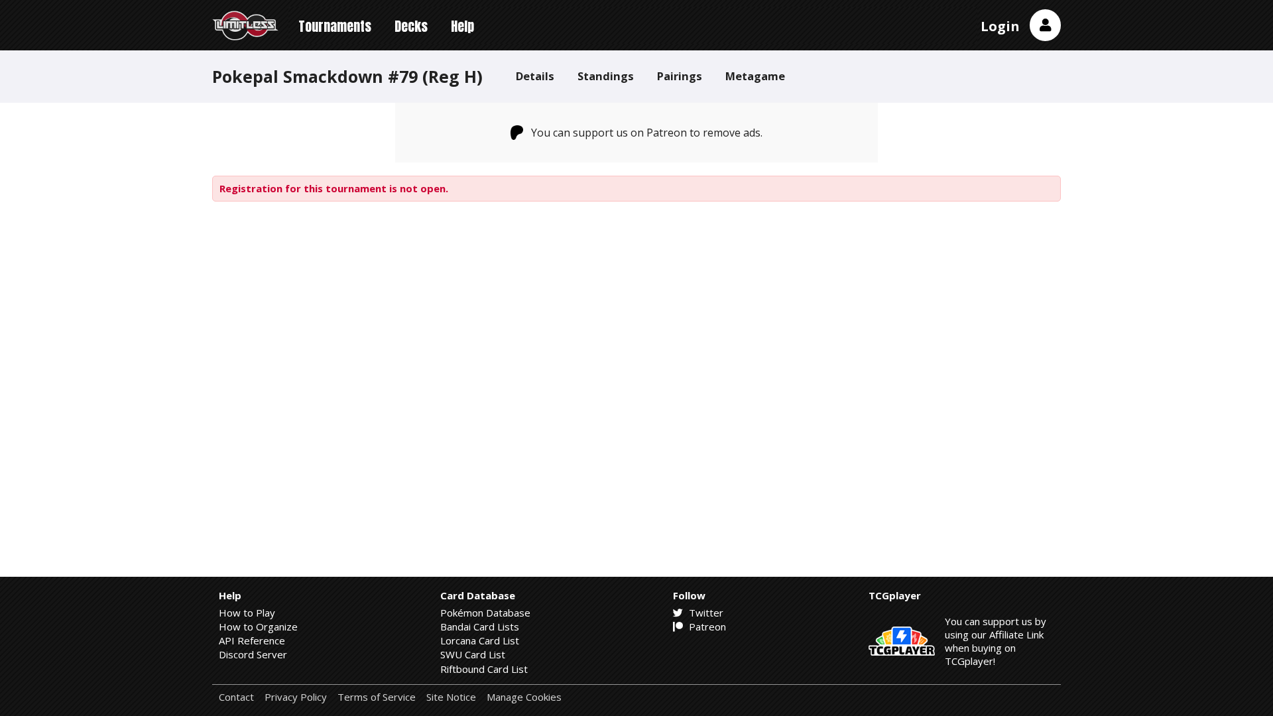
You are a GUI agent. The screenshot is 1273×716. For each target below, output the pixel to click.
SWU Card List (472, 654)
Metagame (755, 76)
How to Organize (258, 626)
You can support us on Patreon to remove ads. (646, 132)
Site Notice (451, 697)
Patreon (706, 626)
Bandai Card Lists (479, 626)
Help (462, 26)
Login (1000, 26)
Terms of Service (376, 697)
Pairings (679, 76)
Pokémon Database (485, 612)
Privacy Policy (296, 697)
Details (535, 76)
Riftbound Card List (484, 669)
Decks (411, 26)
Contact (236, 697)
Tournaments (334, 26)
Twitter (704, 612)
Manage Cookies (524, 697)
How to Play (247, 612)
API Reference (252, 640)
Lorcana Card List (479, 640)
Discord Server (253, 654)
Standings (605, 76)
